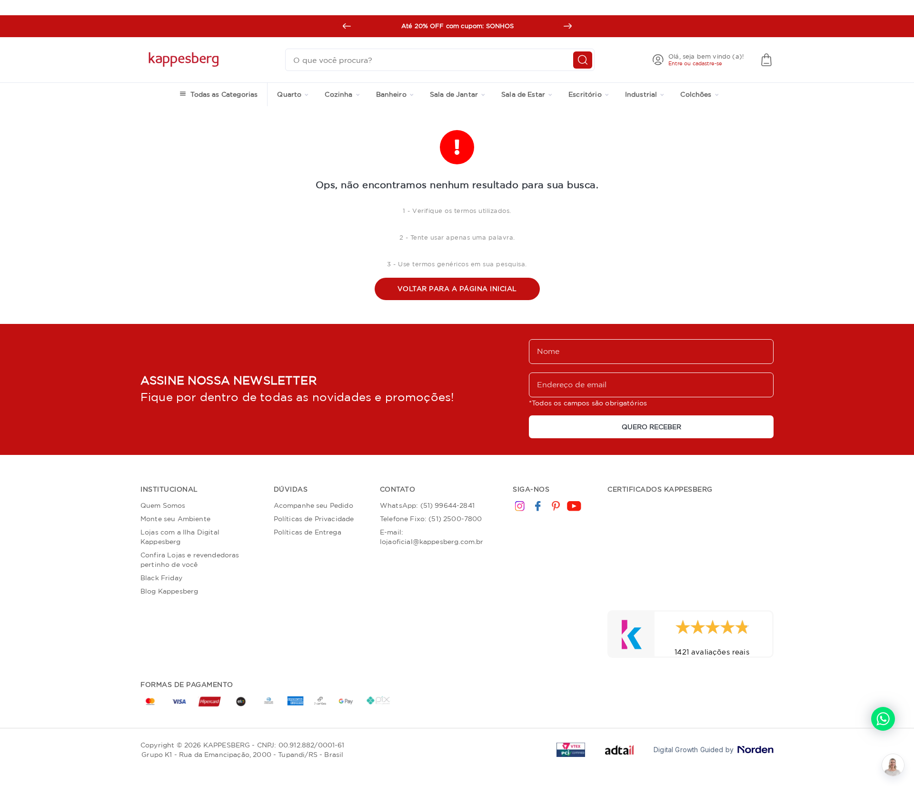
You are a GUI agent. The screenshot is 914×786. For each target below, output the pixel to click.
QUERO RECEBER (651, 427)
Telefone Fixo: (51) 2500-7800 (431, 519)
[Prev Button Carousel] (347, 26)
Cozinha (338, 94)
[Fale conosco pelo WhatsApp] (883, 719)
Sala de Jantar (454, 94)
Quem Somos (163, 505)
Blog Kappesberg (169, 591)
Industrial (641, 94)
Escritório (585, 94)
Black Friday (161, 578)
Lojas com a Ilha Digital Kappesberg (179, 536)
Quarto (289, 94)
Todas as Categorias (224, 94)
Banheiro (391, 94)
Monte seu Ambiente (175, 519)
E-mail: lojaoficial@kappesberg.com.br (432, 536)
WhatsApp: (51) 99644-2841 (427, 505)
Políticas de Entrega (307, 532)
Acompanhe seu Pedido (313, 505)
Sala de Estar (523, 94)
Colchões (695, 94)
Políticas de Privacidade (314, 519)
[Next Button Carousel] (567, 26)
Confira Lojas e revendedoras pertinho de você (189, 559)
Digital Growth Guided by (694, 750)
